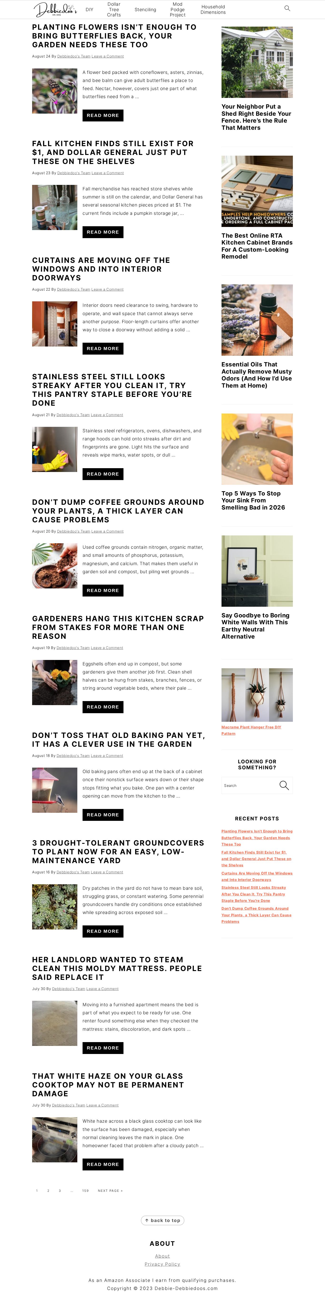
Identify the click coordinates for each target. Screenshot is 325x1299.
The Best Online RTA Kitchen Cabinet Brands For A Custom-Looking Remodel (257, 246)
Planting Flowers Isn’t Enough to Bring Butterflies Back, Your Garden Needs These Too (114, 36)
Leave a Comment (108, 56)
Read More (103, 115)
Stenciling (145, 9)
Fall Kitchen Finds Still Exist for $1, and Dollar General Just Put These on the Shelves (113, 152)
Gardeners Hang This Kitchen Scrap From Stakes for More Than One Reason (118, 627)
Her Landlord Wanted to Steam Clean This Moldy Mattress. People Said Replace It (117, 968)
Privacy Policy (162, 1264)
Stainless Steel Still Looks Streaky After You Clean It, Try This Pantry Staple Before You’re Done (112, 389)
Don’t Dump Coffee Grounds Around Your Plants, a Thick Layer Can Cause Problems (118, 511)
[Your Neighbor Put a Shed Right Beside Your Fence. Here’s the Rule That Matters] (257, 62)
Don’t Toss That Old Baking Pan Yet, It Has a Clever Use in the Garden (118, 739)
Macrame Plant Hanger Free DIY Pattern (251, 730)
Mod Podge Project (178, 10)
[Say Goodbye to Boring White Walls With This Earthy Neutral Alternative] (257, 571)
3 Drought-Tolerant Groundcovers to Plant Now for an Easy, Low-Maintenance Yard (118, 851)
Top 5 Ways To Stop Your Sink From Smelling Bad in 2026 (253, 500)
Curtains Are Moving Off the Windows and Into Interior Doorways (101, 269)
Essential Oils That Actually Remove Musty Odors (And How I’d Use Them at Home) (257, 375)
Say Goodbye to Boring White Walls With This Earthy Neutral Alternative (256, 626)
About (162, 1256)
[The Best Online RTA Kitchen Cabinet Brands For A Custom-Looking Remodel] (257, 191)
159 (85, 1191)
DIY (90, 9)
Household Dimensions (213, 9)
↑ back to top (163, 1220)
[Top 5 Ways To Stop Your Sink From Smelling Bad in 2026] (257, 449)
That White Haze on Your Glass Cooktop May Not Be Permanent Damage (108, 1085)
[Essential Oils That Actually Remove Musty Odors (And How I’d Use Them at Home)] (257, 320)
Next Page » (110, 1191)
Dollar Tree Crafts (114, 10)
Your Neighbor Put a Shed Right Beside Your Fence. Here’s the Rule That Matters (256, 117)
